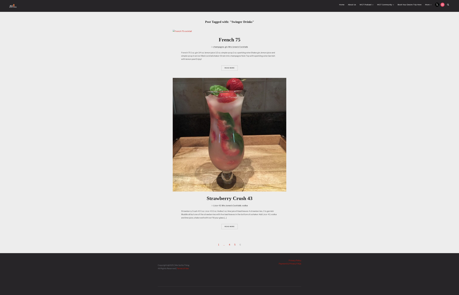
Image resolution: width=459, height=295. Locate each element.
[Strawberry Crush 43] (229, 79)
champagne (218, 47)
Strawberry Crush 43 (229, 198)
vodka (245, 205)
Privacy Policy (295, 260)
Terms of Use (183, 268)
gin (226, 47)
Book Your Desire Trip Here (409, 5)
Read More (230, 68)
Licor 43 (217, 205)
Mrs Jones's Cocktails (238, 47)
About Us (352, 5)
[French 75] (182, 31)
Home (341, 5)
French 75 (229, 39)
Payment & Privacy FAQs (290, 264)
